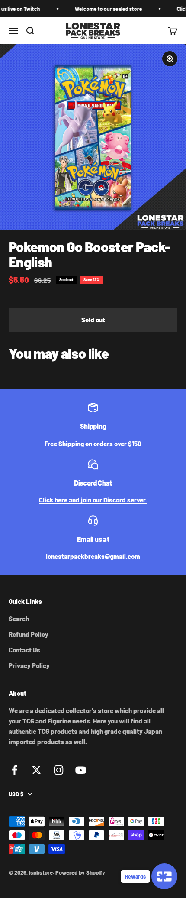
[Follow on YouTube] (81, 770)
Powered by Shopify (80, 872)
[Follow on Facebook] (14, 770)
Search (19, 618)
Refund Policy (28, 634)
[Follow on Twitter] (36, 770)
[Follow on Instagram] (58, 770)
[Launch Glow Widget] (164, 876)
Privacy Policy (29, 665)
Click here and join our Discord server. (93, 500)
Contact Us (24, 650)
